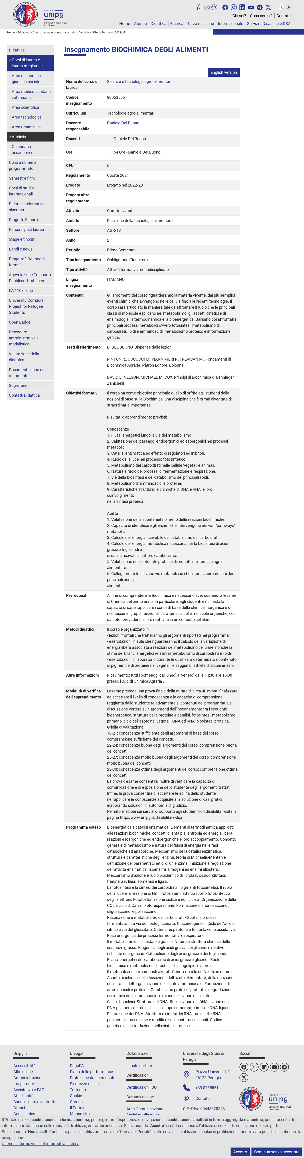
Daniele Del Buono (123, 123)
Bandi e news (20, 249)
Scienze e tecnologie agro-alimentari (139, 81)
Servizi (253, 23)
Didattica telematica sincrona (27, 206)
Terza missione (200, 23)
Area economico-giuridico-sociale (27, 78)
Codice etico (24, 1113)
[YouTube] (251, 7)
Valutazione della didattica (24, 356)
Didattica (158, 23)
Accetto (240, 1152)
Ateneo (140, 23)
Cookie (76, 1095)
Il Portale (77, 1107)
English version (224, 72)
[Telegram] (260, 7)
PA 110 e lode (21, 290)
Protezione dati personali (92, 1077)
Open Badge (19, 322)
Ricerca (176, 23)
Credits (76, 1101)
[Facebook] (225, 7)
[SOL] (214, 7)
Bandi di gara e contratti (34, 1101)
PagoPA (77, 1065)
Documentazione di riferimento (26, 372)
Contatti (283, 15)
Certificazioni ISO (141, 1087)
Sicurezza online (84, 1083)
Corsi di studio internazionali (21, 191)
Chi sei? (239, 15)
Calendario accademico (22, 149)
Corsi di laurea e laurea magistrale (27, 62)
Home (124, 23)
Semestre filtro (22, 178)
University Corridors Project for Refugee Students (26, 306)
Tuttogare (78, 1089)
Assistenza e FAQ (28, 1089)
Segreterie (18, 385)
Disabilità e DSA (277, 23)
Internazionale (230, 23)
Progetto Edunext (24, 219)
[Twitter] (268, 7)
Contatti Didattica (24, 395)
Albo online (23, 1071)
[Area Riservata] (200, 7)
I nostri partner (139, 1065)
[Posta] (207, 7)
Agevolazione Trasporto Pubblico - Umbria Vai (30, 277)
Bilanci (19, 1107)
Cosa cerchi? (261, 15)
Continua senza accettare (277, 1152)
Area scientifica (25, 107)
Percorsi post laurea (26, 229)
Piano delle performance (91, 1071)
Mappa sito (80, 1113)
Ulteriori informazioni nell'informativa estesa (40, 1143)
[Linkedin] (242, 7)
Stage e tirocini (22, 239)
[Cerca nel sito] (281, 7)
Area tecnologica (27, 117)
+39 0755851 (207, 1087)
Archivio (19, 136)
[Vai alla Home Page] (40, 14)
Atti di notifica (25, 1095)
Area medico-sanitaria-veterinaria (32, 94)
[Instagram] (234, 7)
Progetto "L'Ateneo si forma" (27, 262)
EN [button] (288, 7)
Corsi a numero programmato (22, 165)
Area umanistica (26, 127)
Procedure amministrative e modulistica (24, 338)
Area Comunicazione (144, 1109)
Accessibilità (24, 1065)
